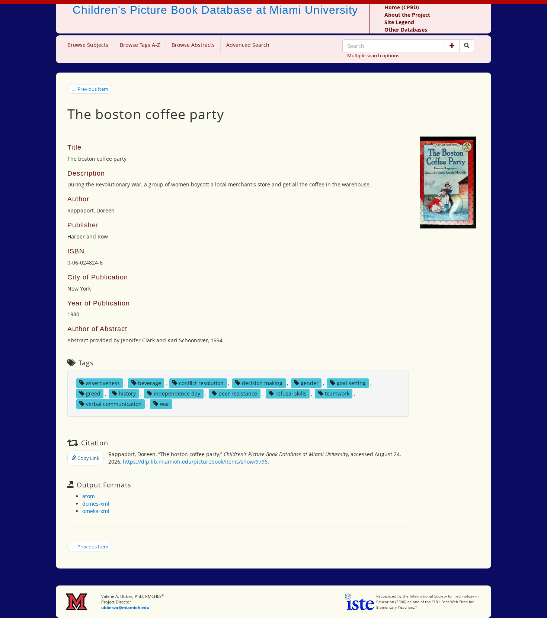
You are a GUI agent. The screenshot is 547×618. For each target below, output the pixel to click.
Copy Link (87, 458)
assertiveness (103, 383)
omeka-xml (95, 511)
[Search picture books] (466, 45)
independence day (177, 393)
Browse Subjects (87, 44)
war (164, 403)
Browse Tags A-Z (140, 44)
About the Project (407, 14)
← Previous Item (89, 89)
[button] (452, 45)
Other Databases (405, 29)
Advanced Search (247, 44)
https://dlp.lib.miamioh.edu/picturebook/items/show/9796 (195, 461)
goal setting (351, 383)
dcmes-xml (95, 503)
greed (93, 393)
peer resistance (237, 393)
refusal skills (291, 393)
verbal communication (114, 403)
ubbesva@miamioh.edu (125, 607)
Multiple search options (373, 55)
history (127, 393)
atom (88, 496)
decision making (262, 383)
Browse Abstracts (193, 44)
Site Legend (399, 22)
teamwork (337, 393)
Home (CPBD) (401, 7)
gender (310, 383)
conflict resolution (201, 383)
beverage (149, 383)
